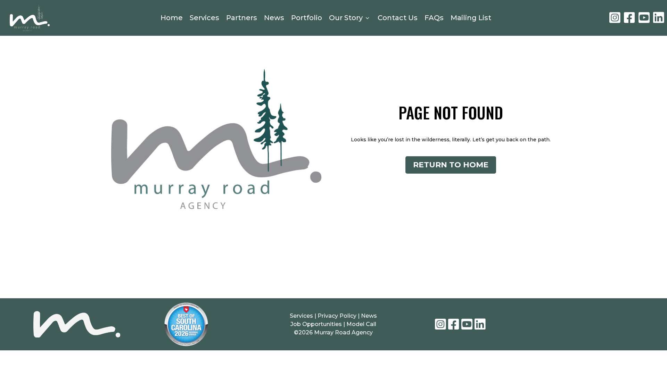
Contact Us (398, 18)
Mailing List (471, 18)
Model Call (361, 324)
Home (171, 18)
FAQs (434, 18)
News (274, 18)
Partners (241, 18)
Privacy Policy (338, 315)
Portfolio (306, 18)
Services (204, 18)
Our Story (350, 18)
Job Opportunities (316, 324)
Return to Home (450, 164)
